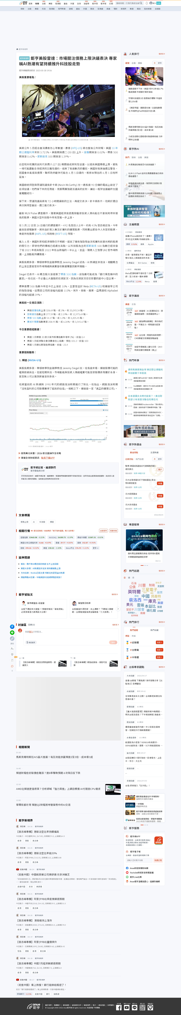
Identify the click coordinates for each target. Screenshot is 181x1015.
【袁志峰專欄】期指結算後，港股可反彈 (90, 664)
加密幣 (86, 3)
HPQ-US (76, 148)
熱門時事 (62, 8)
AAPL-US (41, 233)
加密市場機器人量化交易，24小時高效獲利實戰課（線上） (148, 348)
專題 (131, 8)
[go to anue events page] (146, 3)
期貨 (92, 8)
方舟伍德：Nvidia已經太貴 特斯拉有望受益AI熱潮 (42, 572)
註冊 (158, 3)
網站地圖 (101, 1005)
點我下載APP (48, 457)
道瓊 (86, 152)
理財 (115, 8)
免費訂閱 (158, 860)
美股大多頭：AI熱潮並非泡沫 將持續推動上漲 (40, 568)
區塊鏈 (100, 8)
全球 (79, 3)
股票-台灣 (138, 487)
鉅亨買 (95, 3)
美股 (50, 3)
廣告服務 (66, 1005)
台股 (44, 3)
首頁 (30, 3)
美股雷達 (138, 232)
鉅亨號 (103, 3)
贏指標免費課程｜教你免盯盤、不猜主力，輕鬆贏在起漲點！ (148, 324)
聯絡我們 (87, 1005)
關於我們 (48, 1005)
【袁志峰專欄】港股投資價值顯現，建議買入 (39, 664)
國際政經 (137, 250)
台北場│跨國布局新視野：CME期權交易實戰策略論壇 (148, 336)
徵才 (94, 1005)
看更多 (114, 594)
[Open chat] (12, 666)
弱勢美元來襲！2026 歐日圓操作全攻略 (41, 453)
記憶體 (135, 642)
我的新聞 (147, 8)
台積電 (135, 649)
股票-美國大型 (139, 473)
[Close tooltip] (33, 666)
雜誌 (139, 8)
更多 (95, 548)
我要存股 (113, 530)
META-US (95, 286)
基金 (65, 3)
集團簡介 (57, 1005)
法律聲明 (110, 1005)
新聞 (37, 3)
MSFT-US (61, 233)
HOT (136, 311)
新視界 (123, 8)
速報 (71, 8)
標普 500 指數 (69, 274)
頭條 (22, 8)
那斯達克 (42, 156)
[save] (12, 660)
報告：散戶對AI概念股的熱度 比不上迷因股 (39, 563)
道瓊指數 (36, 310)
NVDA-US (34, 360)
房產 (108, 8)
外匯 (72, 3)
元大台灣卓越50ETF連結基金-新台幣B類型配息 (140, 481)
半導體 (135, 657)
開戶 (160, 469)
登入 (154, 3)
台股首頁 (103, 530)
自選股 (157, 8)
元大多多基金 (131, 504)
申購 (160, 483)
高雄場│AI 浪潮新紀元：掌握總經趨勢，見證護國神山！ (148, 312)
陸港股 (58, 3)
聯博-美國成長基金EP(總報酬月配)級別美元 (140, 467)
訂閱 (111, 3)
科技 (44, 8)
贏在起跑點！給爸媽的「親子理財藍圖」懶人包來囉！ (54, 530)
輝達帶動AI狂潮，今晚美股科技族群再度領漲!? (41, 577)
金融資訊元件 (76, 1005)
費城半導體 (33, 321)
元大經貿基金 (131, 493)
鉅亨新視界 (23, 49)
